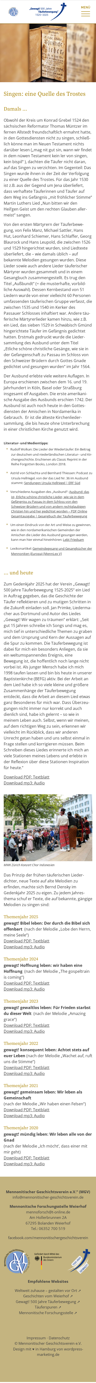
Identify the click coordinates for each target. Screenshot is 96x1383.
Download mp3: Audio (24, 783)
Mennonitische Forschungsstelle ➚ (48, 1312)
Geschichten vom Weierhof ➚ (48, 1295)
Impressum (36, 1337)
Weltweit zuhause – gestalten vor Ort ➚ (48, 1290)
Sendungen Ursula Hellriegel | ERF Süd (52, 483)
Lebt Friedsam (73, 539)
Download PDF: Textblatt (26, 777)
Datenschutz (59, 1337)
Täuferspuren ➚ (48, 1307)
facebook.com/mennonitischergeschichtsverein (48, 1237)
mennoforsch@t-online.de (48, 1211)
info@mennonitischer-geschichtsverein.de (48, 1197)
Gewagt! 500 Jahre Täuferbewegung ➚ (48, 1301)
